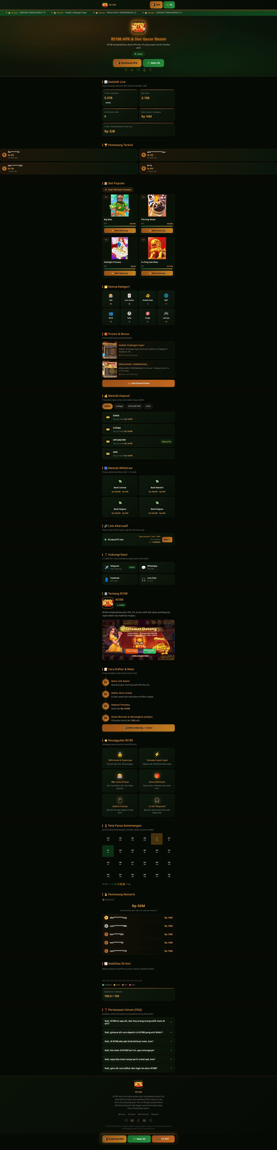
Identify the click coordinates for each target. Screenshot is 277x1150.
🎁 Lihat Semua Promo (138, 383)
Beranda (121, 1114)
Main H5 (153, 62)
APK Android (143, 1114)
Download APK (127, 62)
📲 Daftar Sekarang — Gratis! (138, 727)
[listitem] (110, 299)
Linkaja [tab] (119, 406)
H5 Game (131, 1114)
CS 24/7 (163, 1139)
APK (156, 4)
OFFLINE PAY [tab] (134, 406)
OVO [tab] (148, 406)
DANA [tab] (107, 406)
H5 (169, 4)
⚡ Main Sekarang (120, 230)
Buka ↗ (167, 539)
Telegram (155, 1114)
